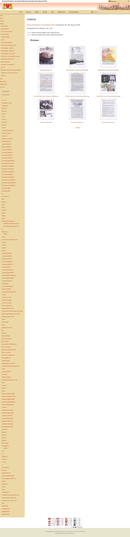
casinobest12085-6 (7, 256)
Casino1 (4, 242)
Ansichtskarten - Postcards (8, 53)
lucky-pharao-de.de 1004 (8, 363)
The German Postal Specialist (8, 45)
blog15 (3, 213)
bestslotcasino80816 (7, 174)
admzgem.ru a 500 (6, 103)
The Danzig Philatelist (6, 42)
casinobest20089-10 (7, 261)
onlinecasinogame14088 (8, 399)
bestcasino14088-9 (7, 149)
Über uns (28, 12)
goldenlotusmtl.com (7, 327)
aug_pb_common (6, 133)
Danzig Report (4, 29)
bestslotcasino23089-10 (8, 171)
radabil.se (4, 459)
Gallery (29, 25)
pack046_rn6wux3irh (7, 415)
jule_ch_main (5, 341)
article (3, 116)
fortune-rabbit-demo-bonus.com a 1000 (12, 311)
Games (3, 319)
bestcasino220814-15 (7, 155)
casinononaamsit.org (7, 270)
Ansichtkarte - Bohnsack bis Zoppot (10, 56)
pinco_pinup (5, 443)
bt (2, 229)
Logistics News (6, 360)
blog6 (3, 218)
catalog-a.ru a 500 (6, 297)
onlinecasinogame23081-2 (8, 402)
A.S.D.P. (3, 40)
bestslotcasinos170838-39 (9, 182)
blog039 (4, 210)
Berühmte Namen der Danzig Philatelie (11, 70)
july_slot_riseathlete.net (8, 355)
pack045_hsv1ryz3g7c (8, 410)
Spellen (4, 481)
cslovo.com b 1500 (7, 303)
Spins (3, 489)
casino (3, 237)
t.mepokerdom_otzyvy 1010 (9, 500)
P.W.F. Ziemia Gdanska (6, 31)
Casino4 (4, 250)
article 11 (4, 119)
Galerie (37, 12)
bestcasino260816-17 (7, 158)
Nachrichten (3, 81)
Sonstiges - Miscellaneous (8, 64)
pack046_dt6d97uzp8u (8, 413)
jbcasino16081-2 (6, 336)
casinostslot (5, 283)
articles (4, 127)
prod (3, 451)
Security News (5, 467)
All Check (4, 111)
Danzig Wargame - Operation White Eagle (77, 70)
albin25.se (4, 108)
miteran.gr (4, 374)
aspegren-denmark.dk (8, 130)
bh (2, 193)
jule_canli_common (7, 338)
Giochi (3, 325)
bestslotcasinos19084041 (8, 185)
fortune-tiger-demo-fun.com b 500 (11, 314)
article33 (4, 125)
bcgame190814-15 (6, 147)
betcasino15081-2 (6, 188)
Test (3, 503)
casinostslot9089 (6, 289)
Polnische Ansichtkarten (7, 59)
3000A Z (6, 234)
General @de (5, 322)
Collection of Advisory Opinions (9, 73)
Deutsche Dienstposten (77, 122)
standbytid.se (5, 492)
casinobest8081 (6, 267)
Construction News (7, 300)
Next (77, 127)
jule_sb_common (6, 347)
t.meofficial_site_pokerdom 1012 (10, 495)
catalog (4, 294)
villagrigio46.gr (6, 511)
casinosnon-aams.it (7, 281)
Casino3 (4, 248)
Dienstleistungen (74, 12)
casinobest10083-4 (7, 253)
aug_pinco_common (7, 138)
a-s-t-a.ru (4, 100)
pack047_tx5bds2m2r (7, 421)
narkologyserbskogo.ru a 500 (9, 380)
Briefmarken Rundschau (8, 221)
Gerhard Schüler (5, 37)
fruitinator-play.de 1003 (8, 316)
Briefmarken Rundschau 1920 (11, 223)
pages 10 (4, 432)
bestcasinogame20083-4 (8, 160)
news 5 (3, 391)
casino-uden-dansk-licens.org (9, 239)
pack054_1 (4, 429)
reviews (4, 462)
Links (52, 12)
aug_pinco (4, 136)
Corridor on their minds (46, 122)
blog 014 (4, 202)
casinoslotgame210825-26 (9, 275)
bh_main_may (5, 196)
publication (5, 456)
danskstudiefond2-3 (7, 305)
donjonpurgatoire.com (8, 308)
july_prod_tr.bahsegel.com (9, 349)
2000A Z (6, 448)
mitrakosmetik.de (6, 377)
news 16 (4, 385)
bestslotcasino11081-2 (8, 163)
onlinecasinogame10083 (8, 393)
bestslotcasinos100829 (8, 177)
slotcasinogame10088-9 (8, 475)
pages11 (4, 435)
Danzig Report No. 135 (46, 70)
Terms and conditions (79, 531)
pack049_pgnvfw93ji (7, 426)
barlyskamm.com (6, 141)
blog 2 (3, 204)
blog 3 (3, 207)
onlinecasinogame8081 (8, 404)
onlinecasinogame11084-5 (8, 396)
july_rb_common (6, 352)
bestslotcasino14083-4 (8, 166)
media (3, 369)
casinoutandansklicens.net (9, 292)
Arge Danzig (4, 26)
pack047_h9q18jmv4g (7, 418)
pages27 (4, 437)
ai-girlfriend (5, 105)
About (1, 18)
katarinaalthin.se (6, 358)
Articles (3, 67)
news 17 (4, 388)
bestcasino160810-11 (7, 152)
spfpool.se (5, 484)
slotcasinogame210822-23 (9, 478)
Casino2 (4, 245)
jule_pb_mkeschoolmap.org (9, 344)
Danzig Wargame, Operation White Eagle (108, 70)
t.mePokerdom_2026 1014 (9, 497)
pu (2, 453)
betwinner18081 (6, 191)
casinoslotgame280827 (8, 278)
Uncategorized (6, 508)
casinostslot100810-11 (8, 286)
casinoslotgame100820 (8, 272)
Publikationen (61, 12)
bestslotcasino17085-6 (8, 169)
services (4, 470)
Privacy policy (69, 531)
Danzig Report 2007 (48, 25)
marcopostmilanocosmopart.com (10, 366)
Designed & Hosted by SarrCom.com (65, 533)
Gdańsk (3, 75)
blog (3, 199)
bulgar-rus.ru (5, 232)
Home (20, 12)
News (3, 382)
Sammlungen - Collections (8, 51)
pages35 (4, 440)
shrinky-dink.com (6, 473)
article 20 (4, 122)
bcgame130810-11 (6, 144)
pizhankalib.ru (5, 446)
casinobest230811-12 (7, 264)
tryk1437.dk (5, 506)
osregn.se (4, 407)
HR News (4, 333)
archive (4, 114)
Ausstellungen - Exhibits (7, 48)
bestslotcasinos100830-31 (9, 180)
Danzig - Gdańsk (5, 62)
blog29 (3, 215)
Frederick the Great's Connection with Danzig (46, 96)
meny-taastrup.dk (6, 371)
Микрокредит (6, 514)
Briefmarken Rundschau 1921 (11, 226)
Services (2, 87)
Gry (3, 330)
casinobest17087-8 (7, 259)
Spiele (3, 486)
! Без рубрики (5, 94)
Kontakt (45, 12)
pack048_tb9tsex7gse (8, 424)
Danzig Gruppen (5, 34)
